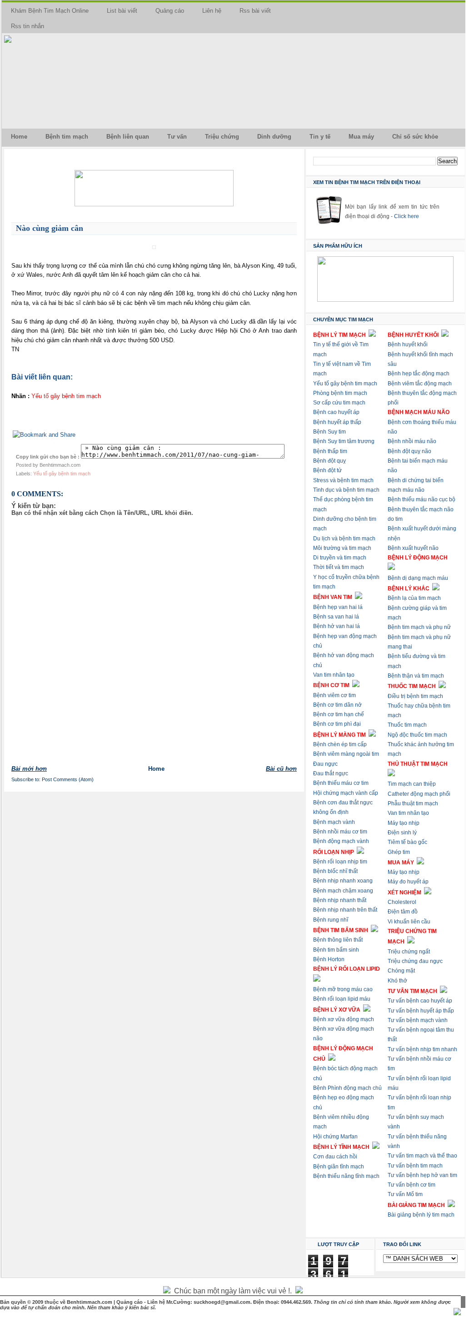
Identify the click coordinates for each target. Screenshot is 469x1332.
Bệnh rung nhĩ (330, 920)
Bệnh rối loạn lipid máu (341, 999)
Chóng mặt (401, 971)
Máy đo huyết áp (408, 881)
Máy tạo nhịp (403, 823)
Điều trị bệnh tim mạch (415, 696)
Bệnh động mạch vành (341, 841)
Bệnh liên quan (127, 136)
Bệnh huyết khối (408, 344)
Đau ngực (325, 764)
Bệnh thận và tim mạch (416, 676)
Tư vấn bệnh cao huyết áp (420, 1001)
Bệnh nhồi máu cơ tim (340, 831)
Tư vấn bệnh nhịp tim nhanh (422, 1049)
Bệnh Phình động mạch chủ (347, 1088)
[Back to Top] (457, 1312)
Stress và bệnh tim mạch (343, 480)
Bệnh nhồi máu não (412, 441)
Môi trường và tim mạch (342, 548)
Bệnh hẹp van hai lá (338, 607)
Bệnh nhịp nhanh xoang (343, 881)
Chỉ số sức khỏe (415, 136)
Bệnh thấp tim (330, 451)
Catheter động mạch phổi (419, 794)
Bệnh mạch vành (334, 822)
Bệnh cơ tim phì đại (337, 724)
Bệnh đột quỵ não (409, 451)
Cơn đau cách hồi (335, 1156)
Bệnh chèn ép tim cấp (340, 744)
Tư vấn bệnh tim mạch (415, 1165)
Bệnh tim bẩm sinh (336, 950)
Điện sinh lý (402, 832)
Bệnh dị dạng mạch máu (418, 578)
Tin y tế (319, 136)
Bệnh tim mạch (66, 136)
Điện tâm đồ (403, 911)
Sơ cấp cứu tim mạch (339, 402)
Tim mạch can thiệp (412, 784)
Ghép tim (399, 852)
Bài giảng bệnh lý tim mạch (421, 1215)
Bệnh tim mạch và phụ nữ (419, 627)
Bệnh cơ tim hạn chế (338, 714)
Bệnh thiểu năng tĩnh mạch (346, 1176)
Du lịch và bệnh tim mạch (344, 538)
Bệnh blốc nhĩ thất (335, 871)
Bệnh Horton (328, 959)
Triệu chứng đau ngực (415, 961)
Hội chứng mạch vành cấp (345, 793)
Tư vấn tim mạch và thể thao (422, 1155)
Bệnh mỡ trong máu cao (343, 989)
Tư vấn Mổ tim (405, 1194)
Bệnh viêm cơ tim (334, 695)
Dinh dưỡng (274, 136)
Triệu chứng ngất (409, 951)
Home (19, 136)
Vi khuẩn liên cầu (409, 921)
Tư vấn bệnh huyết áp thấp (421, 1011)
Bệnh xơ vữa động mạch (343, 1019)
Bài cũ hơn (281, 768)
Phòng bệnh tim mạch (340, 393)
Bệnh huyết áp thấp (337, 422)
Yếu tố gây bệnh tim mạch (61, 473)
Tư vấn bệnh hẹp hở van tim (422, 1175)
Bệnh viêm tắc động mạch (420, 383)
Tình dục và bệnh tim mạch (346, 490)
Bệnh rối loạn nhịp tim (340, 861)
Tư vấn (177, 136)
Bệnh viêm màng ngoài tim (346, 754)
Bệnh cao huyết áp (336, 412)
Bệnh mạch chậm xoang (343, 891)
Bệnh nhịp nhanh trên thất (345, 910)
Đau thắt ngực (330, 773)
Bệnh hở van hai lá (336, 626)
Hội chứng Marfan (335, 1136)
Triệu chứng (222, 136)
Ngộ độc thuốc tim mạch (417, 735)
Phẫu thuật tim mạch (413, 803)
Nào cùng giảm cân (49, 228)
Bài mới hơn (29, 768)
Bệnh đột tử (327, 470)
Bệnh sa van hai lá (336, 617)
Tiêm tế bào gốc (407, 842)
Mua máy (361, 136)
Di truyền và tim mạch (339, 557)
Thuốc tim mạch (407, 725)
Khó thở (397, 981)
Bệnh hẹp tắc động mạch (418, 373)
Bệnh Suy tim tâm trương (343, 441)
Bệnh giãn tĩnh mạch (338, 1166)
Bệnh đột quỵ (329, 461)
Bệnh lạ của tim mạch (414, 598)
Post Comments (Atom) (68, 779)
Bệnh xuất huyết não (413, 548)
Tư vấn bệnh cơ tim (411, 1185)
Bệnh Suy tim (329, 432)
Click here (406, 216)
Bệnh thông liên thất (338, 940)
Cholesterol (402, 902)
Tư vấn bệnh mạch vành (418, 1020)
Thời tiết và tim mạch (338, 567)
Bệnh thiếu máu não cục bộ (421, 499)
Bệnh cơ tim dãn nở (337, 705)
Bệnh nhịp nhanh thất (339, 900)
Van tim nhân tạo (333, 675)
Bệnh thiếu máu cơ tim (341, 783)
